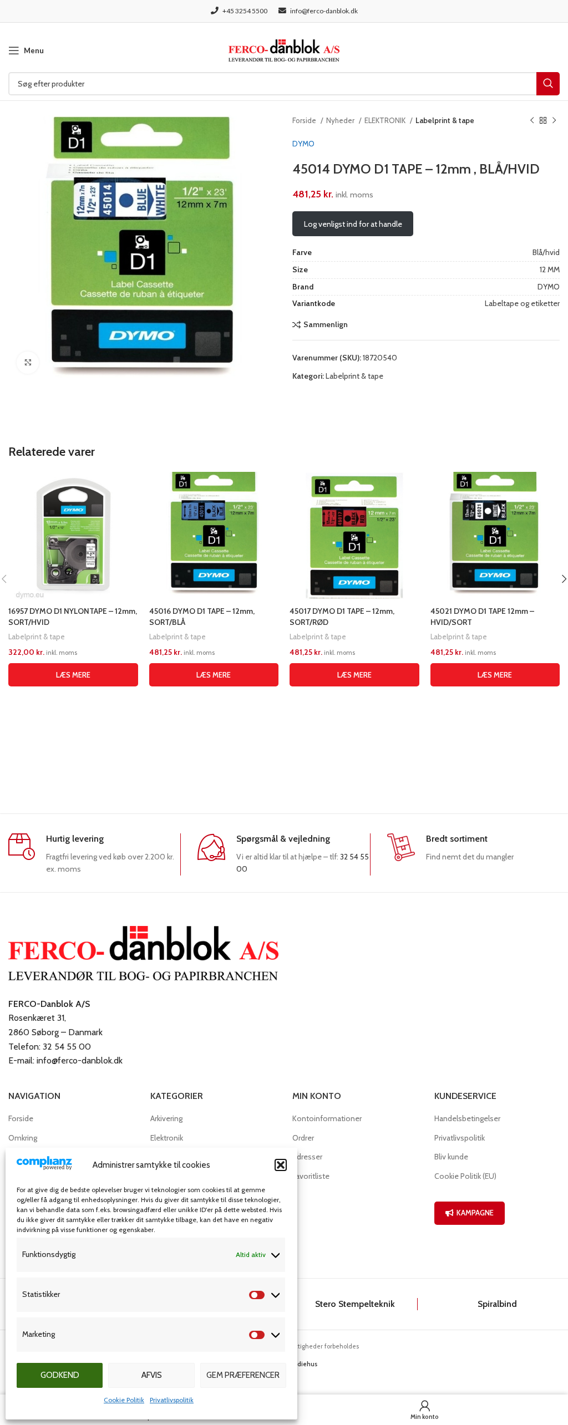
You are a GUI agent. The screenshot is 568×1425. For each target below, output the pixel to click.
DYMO (303, 144)
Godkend (59, 1375)
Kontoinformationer (327, 1118)
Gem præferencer (243, 1375)
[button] (280, 1164)
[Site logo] (284, 49)
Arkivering (166, 1118)
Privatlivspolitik (172, 1400)
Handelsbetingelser (467, 1118)
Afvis (151, 1375)
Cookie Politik (124, 1400)
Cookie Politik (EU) (465, 1176)
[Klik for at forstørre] (28, 363)
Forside (305, 120)
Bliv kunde (451, 1157)
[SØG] (548, 83)
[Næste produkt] (554, 120)
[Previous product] (531, 120)
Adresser (307, 1157)
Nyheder (341, 120)
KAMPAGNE (475, 1212)
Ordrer (303, 1138)
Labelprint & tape (444, 120)
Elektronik (166, 1138)
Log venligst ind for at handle (353, 224)
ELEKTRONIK (385, 120)
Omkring (22, 1138)
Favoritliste (310, 1176)
